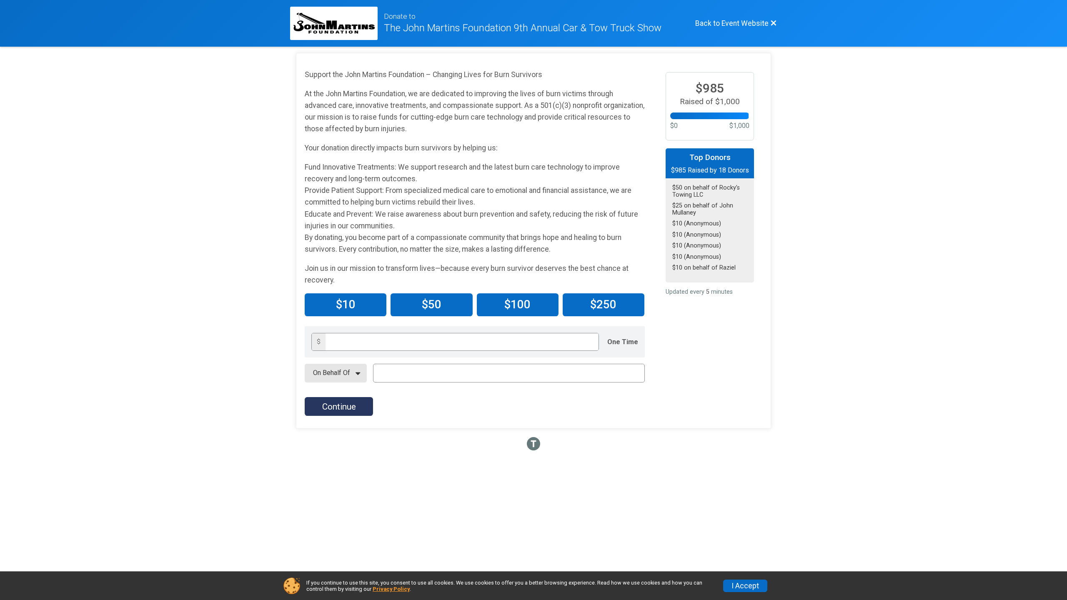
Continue (339, 407)
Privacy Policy (391, 589)
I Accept (745, 586)
